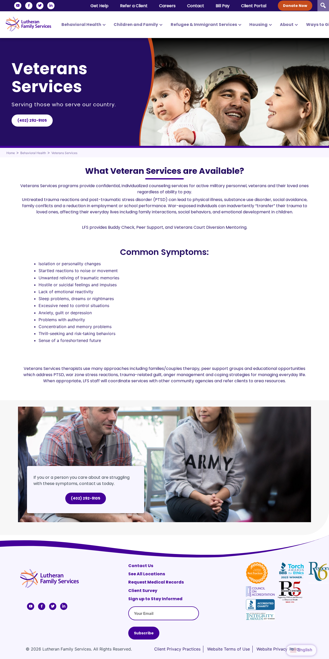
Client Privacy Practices (177, 649)
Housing (258, 24)
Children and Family (136, 24)
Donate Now (295, 5)
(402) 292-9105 (32, 120)
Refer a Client (134, 6)
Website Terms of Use (228, 649)
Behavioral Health (81, 24)
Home (10, 153)
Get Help (99, 6)
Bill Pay (223, 6)
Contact (195, 6)
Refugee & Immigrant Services (204, 24)
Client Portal (253, 6)
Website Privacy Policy (279, 649)
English (304, 650)
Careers (167, 6)
